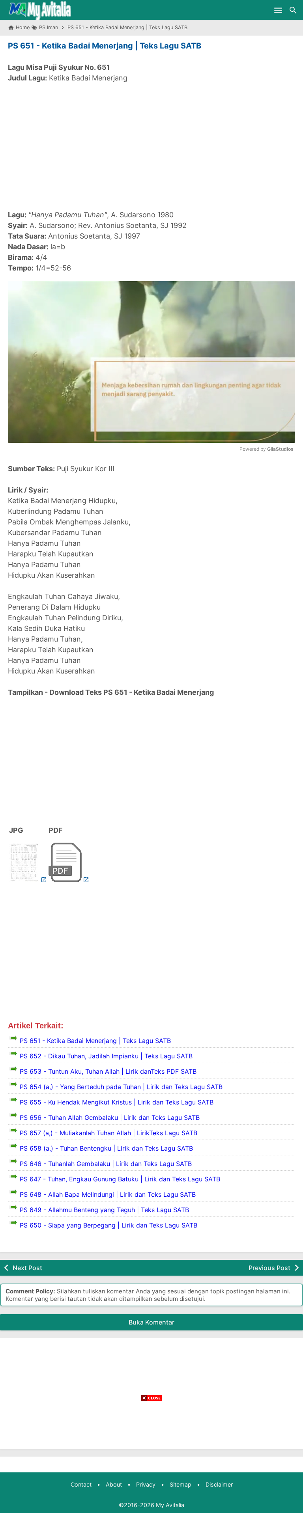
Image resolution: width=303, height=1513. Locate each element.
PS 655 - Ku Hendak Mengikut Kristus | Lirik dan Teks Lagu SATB (116, 1102)
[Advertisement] (151, 146)
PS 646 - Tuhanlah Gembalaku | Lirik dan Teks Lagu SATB (106, 1164)
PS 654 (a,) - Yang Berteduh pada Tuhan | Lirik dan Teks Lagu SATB (121, 1087)
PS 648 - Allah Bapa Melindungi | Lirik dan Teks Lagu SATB (108, 1194)
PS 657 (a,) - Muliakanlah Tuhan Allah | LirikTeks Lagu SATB (108, 1133)
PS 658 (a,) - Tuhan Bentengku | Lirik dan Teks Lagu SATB (106, 1148)
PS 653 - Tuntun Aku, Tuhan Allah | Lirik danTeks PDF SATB (108, 1071)
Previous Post (269, 1268)
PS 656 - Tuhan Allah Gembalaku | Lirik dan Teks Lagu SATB (110, 1117)
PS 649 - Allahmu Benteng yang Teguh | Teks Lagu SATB (104, 1210)
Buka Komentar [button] (151, 1322)
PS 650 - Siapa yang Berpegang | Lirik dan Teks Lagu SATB (108, 1225)
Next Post (27, 1268)
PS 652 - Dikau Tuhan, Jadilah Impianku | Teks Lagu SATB (106, 1056)
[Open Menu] (278, 10)
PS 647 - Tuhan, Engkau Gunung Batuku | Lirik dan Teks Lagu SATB (120, 1179)
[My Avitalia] (39, 10)
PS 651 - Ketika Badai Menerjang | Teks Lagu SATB (104, 45)
